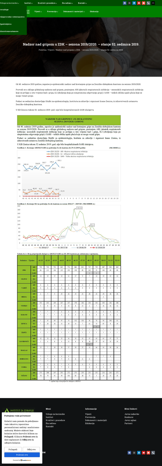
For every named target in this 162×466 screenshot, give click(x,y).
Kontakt (81, 3)
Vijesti (37, 11)
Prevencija (51, 11)
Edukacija (94, 11)
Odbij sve (31, 449)
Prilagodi (13, 449)
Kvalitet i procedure (46, 3)
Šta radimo (66, 3)
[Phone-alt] (148, 3)
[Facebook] (124, 3)
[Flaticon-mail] (153, 3)
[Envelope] (143, 3)
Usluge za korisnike (8, 3)
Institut (27, 3)
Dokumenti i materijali (73, 11)
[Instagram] (129, 3)
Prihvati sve (22, 455)
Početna (42, 50)
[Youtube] (139, 3)
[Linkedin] (134, 3)
